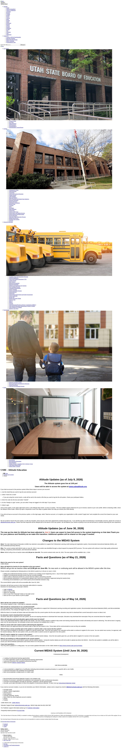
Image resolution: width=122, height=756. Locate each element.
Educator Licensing (10, 38)
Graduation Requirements (14, 288)
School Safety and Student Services (17, 213)
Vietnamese (8, 34)
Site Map (5, 744)
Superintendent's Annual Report (16, 127)
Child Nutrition (12, 196)
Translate (5, 6)
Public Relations (12, 123)
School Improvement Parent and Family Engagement (21, 294)
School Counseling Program (15, 290)
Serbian (8, 25)
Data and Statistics (13, 197)
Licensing (11, 205)
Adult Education (12, 191)
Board (4, 387)
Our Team (11, 122)
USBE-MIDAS (16, 702)
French (7, 16)
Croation (8, 14)
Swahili (8, 29)
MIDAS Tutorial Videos (18, 662)
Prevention (11, 208)
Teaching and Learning (14, 219)
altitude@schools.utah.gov (8, 522)
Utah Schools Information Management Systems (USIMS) (22, 306)
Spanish (8, 27)
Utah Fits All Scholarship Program (16, 386)
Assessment (11, 192)
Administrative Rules (13, 190)
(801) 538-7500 (6, 740)
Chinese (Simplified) (10, 9)
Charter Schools (12, 195)
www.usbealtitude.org (78, 486)
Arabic (7, 7)
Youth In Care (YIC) (13, 308)
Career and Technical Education (16, 194)
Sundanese (8, 28)
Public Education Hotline (11, 39)
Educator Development (14, 283)
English (8, 15)
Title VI (10, 301)
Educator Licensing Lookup (15, 382)
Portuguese (8, 23)
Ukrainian (8, 32)
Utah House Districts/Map (15, 465)
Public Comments (10, 41)
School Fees (11, 210)
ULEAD (11, 220)
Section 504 (11, 297)
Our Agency (6, 48)
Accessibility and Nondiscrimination (11, 745)
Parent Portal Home (13, 385)
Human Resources (13, 201)
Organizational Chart (11, 42)
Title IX (10, 302)
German (8, 18)
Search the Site (4, 44)
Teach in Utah (12, 299)
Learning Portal (12, 121)
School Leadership (13, 296)
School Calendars (13, 289)
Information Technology (14, 203)
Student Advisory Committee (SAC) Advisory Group (21, 464)
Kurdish (8, 20)
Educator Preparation (13, 284)
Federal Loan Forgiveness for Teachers (17, 285)
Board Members (12, 462)
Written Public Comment (14, 466)
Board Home (12, 460)
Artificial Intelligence (13, 278)
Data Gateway (12, 281)
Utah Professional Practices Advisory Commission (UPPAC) (22, 304)
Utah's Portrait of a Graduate (15, 307)
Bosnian (8, 13)
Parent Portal (6, 310)
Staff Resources (12, 125)
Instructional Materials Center (67, 683)
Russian (8, 24)
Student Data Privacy (13, 218)
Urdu (7, 33)
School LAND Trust (13, 211)
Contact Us (5, 36)
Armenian (8, 11)
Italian (7, 19)
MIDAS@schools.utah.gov (74, 687)
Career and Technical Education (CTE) (17, 279)
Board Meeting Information (15, 461)
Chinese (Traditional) (11, 10)
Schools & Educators (8, 222)
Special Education (13, 215)
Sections (5, 128)
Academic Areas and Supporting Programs (18, 276)
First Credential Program (14, 287)
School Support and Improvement (16, 214)
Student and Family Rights (15, 298)
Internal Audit (12, 204)
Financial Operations (13, 200)
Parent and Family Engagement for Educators (19, 383)
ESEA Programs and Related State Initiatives (19, 199)
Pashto (7, 21)
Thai (7, 30)
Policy (10, 206)
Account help (20, 710)
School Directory (13, 292)
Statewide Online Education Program (17, 217)
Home (6, 473)
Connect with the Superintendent (13, 37)
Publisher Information (33, 708)
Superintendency (13, 126)
